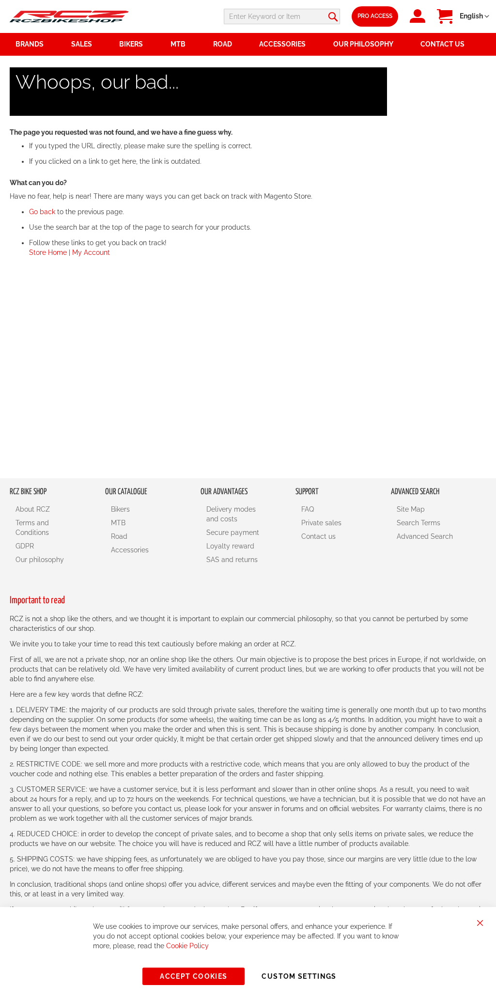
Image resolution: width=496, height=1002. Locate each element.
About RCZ (33, 509)
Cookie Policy (187, 946)
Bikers (120, 509)
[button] (474, 16)
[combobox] (282, 16)
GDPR (25, 546)
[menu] (248, 44)
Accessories (130, 550)
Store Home (48, 252)
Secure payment (232, 532)
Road (119, 536)
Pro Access (374, 16)
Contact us (318, 536)
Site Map (411, 509)
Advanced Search (425, 536)
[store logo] (69, 17)
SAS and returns (232, 560)
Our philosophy (40, 560)
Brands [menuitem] (30, 44)
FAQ (307, 509)
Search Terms (418, 523)
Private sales (321, 523)
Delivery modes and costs (231, 514)
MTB (118, 523)
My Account (91, 252)
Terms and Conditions (32, 527)
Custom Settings (299, 976)
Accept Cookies (193, 976)
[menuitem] (89, 44)
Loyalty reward (230, 546)
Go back (42, 212)
